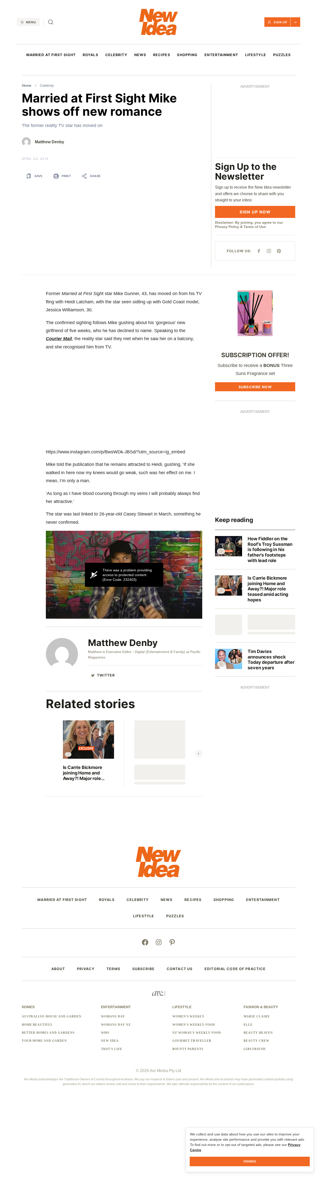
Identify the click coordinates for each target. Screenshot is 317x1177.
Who (105, 1032)
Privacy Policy (227, 227)
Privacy (85, 969)
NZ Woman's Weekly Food (196, 1032)
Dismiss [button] (250, 1161)
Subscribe (143, 969)
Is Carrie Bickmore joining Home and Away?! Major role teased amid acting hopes (83, 773)
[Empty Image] (228, 625)
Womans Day (113, 1016)
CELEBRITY (116, 55)
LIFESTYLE (255, 55)
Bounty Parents (187, 1049)
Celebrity (47, 85)
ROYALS (90, 55)
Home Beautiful (37, 1024)
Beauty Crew (256, 1040)
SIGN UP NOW (255, 211)
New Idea (110, 1040)
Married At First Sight (51, 55)
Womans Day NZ (116, 1024)
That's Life (111, 1049)
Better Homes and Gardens (48, 1032)
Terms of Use (255, 227)
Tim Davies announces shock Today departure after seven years (271, 659)
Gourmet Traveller (192, 1040)
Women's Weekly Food (193, 1024)
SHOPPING (187, 55)
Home (26, 85)
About (58, 969)
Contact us (179, 969)
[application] (124, 575)
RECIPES (161, 55)
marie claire (257, 1016)
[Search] (50, 22)
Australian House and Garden (51, 1016)
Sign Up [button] (281, 22)
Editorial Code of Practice (235, 969)
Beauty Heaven (258, 1032)
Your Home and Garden (44, 1040)
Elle (248, 1024)
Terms (113, 969)
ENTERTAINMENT (221, 55)
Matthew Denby (49, 142)
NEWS (140, 55)
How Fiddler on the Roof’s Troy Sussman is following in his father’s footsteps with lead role (270, 549)
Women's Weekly (188, 1016)
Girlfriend (255, 1049)
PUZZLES (282, 55)
